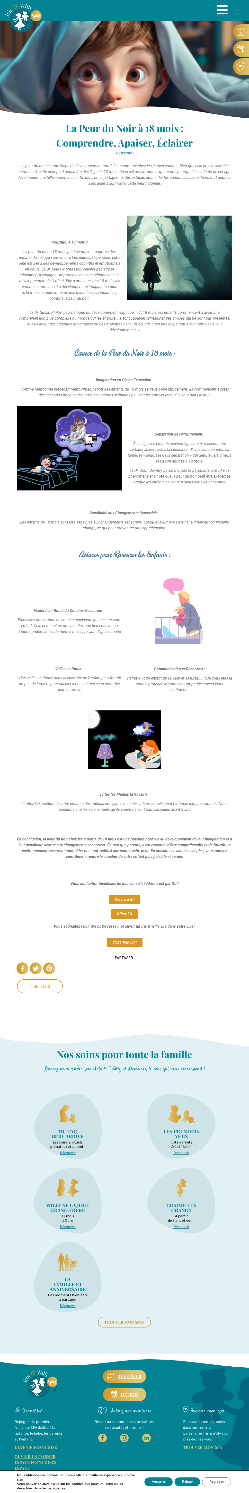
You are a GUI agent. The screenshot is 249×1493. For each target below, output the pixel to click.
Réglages (216, 1481)
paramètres (56, 1488)
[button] (22, 968)
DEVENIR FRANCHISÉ (36, 1447)
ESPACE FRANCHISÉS (35, 1462)
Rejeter (187, 1481)
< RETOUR (40, 986)
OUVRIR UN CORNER (35, 1456)
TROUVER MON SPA (202, 1447)
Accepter (158, 1481)
